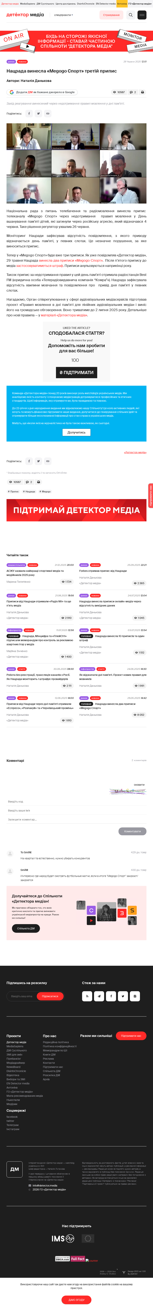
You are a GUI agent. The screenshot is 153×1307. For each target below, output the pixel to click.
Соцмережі (16, 1110)
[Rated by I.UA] (92, 1260)
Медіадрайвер (16, 1062)
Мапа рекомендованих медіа (25, 1095)
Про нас (49, 1036)
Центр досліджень (66, 3)
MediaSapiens (27, 3)
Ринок (11, 61)
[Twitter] (38, 113)
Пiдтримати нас (131, 1036)
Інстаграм (13, 1129)
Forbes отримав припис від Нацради (103, 571)
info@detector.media (45, 1185)
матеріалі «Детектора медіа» (64, 315)
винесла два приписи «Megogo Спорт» (71, 260)
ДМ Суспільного (45, 3)
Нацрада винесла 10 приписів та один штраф (111, 638)
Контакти (49, 1062)
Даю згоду (77, 1300)
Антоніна (122, 3)
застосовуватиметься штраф (39, 265)
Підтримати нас (53, 1067)
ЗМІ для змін (14, 1054)
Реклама (48, 1058)
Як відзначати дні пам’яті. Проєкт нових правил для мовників (112, 677)
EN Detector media (106, 3)
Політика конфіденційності (59, 1046)
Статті (22, 669)
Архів (46, 1079)
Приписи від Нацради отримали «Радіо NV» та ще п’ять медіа (39, 603)
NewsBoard (13, 1067)
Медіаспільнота (16, 565)
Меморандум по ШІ (55, 1050)
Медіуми (12, 1104)
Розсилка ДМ (51, 1075)
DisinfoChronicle (85, 3)
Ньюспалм (13, 1100)
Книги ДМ (49, 1054)
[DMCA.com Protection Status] (62, 1260)
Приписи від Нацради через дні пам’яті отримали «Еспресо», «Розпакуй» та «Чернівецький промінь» (40, 706)
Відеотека (13, 1075)
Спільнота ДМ (26, 928)
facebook (12, 1116)
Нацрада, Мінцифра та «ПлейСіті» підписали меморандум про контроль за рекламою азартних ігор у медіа (40, 640)
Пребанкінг (14, 1058)
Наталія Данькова (36, 81)
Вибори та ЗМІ (16, 1079)
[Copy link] (47, 113)
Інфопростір (14, 630)
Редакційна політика (56, 1042)
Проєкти (14, 1036)
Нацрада (30, 491)
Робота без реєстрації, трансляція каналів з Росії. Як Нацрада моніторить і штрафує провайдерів (38, 677)
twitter (10, 1121)
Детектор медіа (10, 3)
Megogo (46, 491)
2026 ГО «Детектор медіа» (49, 1189)
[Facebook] (29, 113)
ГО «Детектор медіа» (140, 3)
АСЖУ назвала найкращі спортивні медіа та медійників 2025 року (35, 573)
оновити (139, 784)
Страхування (111, 15)
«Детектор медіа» (135, 452)
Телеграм (12, 1125)
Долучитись (76, 432)
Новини (22, 61)
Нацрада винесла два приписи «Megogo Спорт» (107, 706)
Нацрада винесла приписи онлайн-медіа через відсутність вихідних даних (110, 603)
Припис (14, 491)
